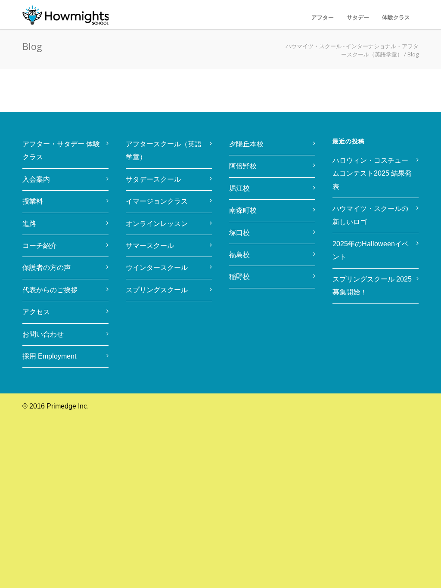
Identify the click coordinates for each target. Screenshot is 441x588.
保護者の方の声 (46, 267)
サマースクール (150, 245)
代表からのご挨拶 (50, 290)
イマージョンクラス (157, 201)
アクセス (36, 312)
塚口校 (239, 232)
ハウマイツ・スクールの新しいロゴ (370, 215)
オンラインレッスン (157, 223)
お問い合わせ (43, 334)
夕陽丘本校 (246, 144)
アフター (322, 17)
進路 (29, 223)
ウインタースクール (157, 267)
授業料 (32, 201)
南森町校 (243, 210)
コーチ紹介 (39, 245)
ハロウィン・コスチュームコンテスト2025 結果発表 (372, 173)
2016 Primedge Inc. (59, 406)
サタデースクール (153, 179)
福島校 (239, 254)
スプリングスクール (157, 290)
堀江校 (239, 188)
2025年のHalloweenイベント (370, 250)
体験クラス (396, 17)
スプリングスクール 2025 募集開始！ (373, 285)
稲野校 (239, 276)
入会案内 (36, 179)
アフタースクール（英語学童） (164, 150)
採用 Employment (49, 356)
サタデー (358, 17)
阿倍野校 (243, 166)
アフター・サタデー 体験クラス (61, 150)
